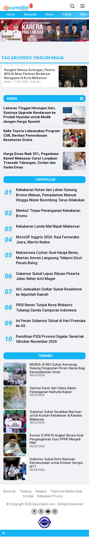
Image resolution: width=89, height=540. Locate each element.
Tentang (25, 491)
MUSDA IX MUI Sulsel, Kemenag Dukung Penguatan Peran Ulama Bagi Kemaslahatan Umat (57, 368)
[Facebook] (34, 512)
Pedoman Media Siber (66, 491)
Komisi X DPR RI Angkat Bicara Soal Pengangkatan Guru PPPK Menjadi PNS (56, 439)
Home (10, 14)
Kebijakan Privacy (50, 496)
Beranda (9, 491)
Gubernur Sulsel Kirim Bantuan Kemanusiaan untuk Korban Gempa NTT (56, 463)
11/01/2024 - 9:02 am (27, 81)
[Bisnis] (81, 98)
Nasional (30, 14)
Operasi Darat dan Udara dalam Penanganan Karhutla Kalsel (53, 390)
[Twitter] (41, 512)
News (49, 14)
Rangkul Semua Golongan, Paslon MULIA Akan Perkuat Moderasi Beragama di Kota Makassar (29, 74)
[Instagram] (55, 512)
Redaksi (41, 491)
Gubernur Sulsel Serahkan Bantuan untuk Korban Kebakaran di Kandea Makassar (56, 415)
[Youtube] (48, 512)
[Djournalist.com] (18, 9)
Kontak (28, 496)
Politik (67, 14)
